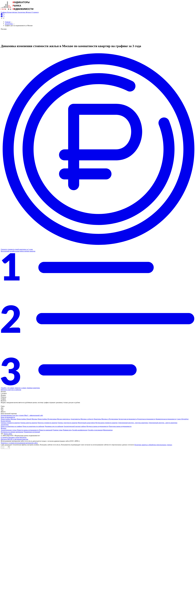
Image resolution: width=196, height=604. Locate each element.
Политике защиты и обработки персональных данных (153, 445)
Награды (4, 439)
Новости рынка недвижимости (28, 430)
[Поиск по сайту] (3, 14)
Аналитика (22, 12)
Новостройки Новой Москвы (27, 419)
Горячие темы (57, 430)
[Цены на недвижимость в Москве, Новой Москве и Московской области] (17, 10)
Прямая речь (67, 430)
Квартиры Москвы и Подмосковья (106, 419)
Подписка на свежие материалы (12, 432)
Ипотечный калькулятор (86, 423)
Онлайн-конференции (79, 430)
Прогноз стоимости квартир (47, 423)
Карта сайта (8, 434)
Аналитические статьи (9, 430)
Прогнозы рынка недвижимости (120, 426)
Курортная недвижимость (146, 419)
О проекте (35, 12)
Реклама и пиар (13, 437)
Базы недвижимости (8, 417)
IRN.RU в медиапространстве (17, 439)
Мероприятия (107, 430)
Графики (4, 12)
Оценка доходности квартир (67, 423)
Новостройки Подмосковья (47, 419)
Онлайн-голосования (95, 430)
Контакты (23, 437)
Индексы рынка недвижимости (97, 426)
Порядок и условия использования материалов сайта (19, 443)
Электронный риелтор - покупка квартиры (133, 423)
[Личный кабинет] (2, 14)
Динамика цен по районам (54, 426)
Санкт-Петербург (183, 419)
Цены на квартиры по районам (33, 426)
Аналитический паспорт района (75, 426)
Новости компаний (45, 430)
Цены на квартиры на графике (11, 426)
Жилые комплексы (63, 419)
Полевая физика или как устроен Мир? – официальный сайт (22, 415)
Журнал (29, 12)
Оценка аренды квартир (28, 423)
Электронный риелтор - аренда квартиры (162, 423)
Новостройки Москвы (8, 419)
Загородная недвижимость (127, 419)
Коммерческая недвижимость (166, 419)
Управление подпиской (32, 432)
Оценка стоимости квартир (10, 423)
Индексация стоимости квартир (106, 423)
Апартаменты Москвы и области (82, 419)
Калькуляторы (12, 12)
